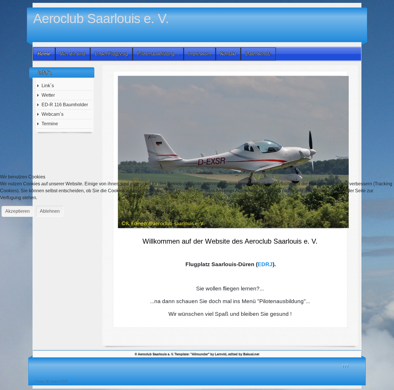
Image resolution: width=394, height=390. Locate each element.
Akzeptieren (17, 211)
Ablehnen (50, 211)
